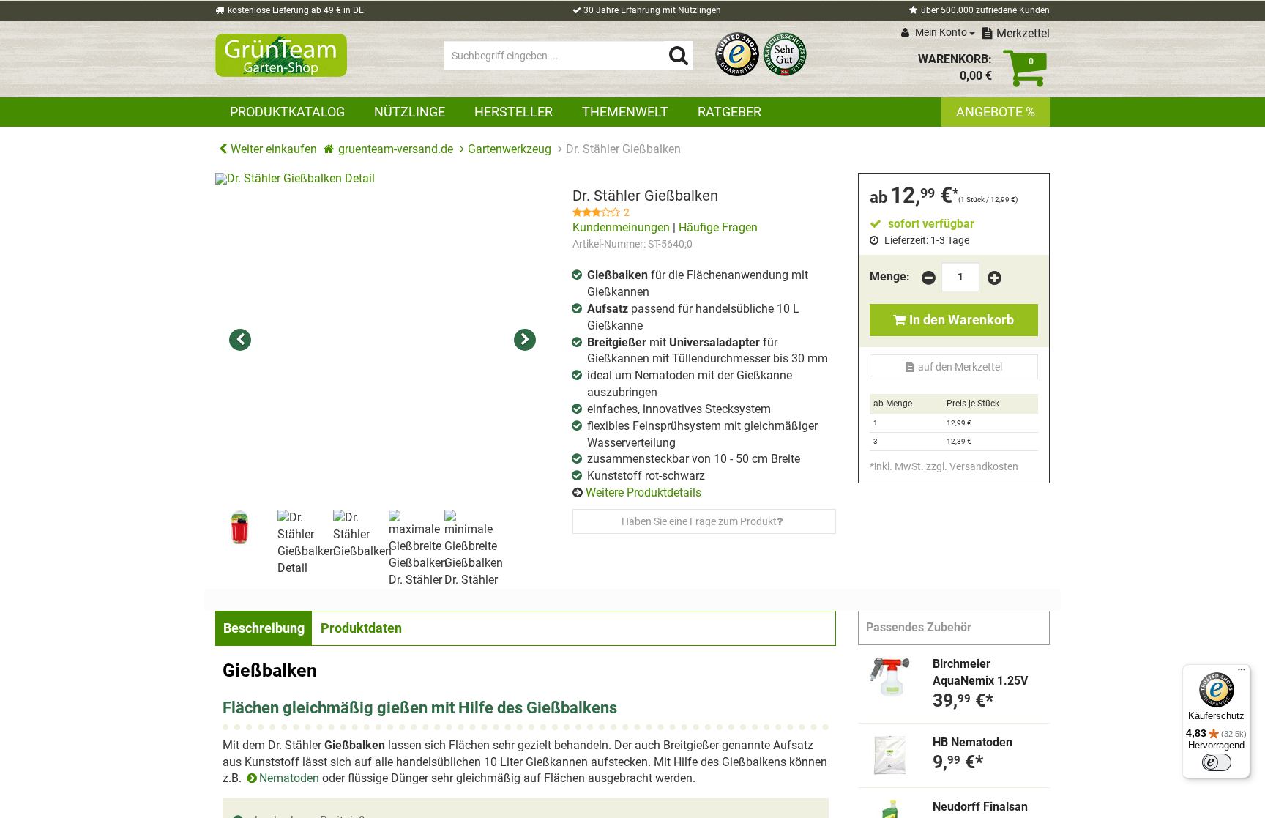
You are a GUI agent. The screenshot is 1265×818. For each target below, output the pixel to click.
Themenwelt (625, 111)
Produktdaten (361, 628)
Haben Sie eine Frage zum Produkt (699, 521)
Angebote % (995, 111)
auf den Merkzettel (960, 367)
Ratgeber (729, 111)
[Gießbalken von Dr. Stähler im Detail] (383, 340)
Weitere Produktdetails (643, 492)
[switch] (1216, 762)
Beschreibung (264, 628)
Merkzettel (1023, 33)
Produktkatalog (287, 111)
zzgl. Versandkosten (972, 466)
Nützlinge (409, 111)
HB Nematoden (972, 742)
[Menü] (1241, 673)
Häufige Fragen (718, 227)
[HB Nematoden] (890, 756)
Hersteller (513, 111)
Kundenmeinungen (621, 227)
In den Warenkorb (961, 319)
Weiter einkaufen (274, 149)
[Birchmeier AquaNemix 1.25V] (890, 677)
